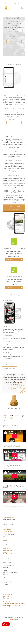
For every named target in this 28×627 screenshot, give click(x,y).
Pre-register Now (14, 259)
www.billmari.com (14, 619)
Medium (5, 540)
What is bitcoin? (6, 596)
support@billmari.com (8, 531)
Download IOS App (14, 36)
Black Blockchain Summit (9, 554)
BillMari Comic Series (8, 594)
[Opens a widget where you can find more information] (6, 624)
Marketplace (14, 206)
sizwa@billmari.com (7, 529)
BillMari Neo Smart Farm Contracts (11, 605)
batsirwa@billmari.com (12, 528)
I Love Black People (7, 550)
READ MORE (7, 388)
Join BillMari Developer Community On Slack (14, 603)
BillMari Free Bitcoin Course (9, 607)
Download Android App (14, 41)
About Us (5, 552)
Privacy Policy (6, 548)
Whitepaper (14, 210)
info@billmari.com (10, 517)
